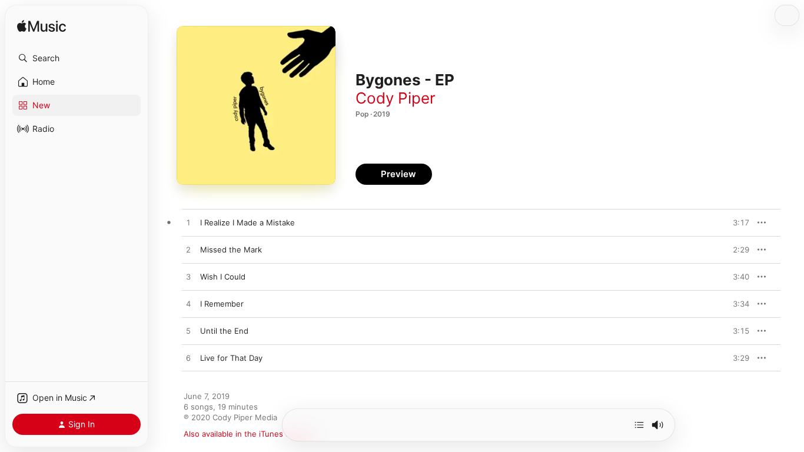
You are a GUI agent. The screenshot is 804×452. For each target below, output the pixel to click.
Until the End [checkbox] (224, 330)
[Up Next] (639, 425)
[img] (41, 27)
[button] (76, 58)
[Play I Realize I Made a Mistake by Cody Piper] (188, 223)
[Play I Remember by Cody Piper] (188, 304)
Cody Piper (396, 98)
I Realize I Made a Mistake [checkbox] (247, 222)
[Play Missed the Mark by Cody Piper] (188, 250)
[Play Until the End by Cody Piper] (188, 331)
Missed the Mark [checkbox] (231, 249)
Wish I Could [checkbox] (222, 276)
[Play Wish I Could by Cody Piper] (188, 277)
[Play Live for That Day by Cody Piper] (188, 358)
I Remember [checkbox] (222, 303)
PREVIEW (736, 222)
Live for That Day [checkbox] (231, 358)
